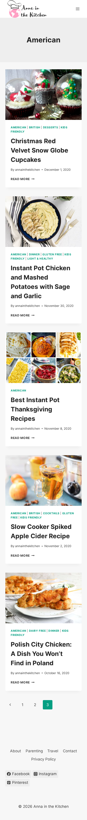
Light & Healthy (40, 258)
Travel (52, 751)
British (34, 127)
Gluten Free (52, 254)
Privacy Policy (43, 759)
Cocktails (51, 513)
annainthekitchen (27, 169)
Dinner (34, 254)
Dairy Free (37, 630)
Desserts (50, 127)
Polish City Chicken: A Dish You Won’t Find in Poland (41, 654)
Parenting (34, 751)
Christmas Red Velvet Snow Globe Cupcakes (39, 150)
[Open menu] (77, 8)
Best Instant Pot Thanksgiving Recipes (35, 409)
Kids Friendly (31, 517)
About (15, 751)
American (18, 127)
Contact (70, 751)
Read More (23, 179)
